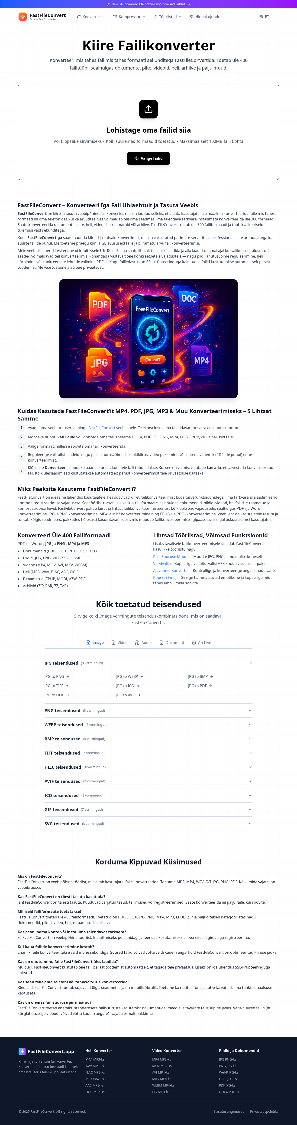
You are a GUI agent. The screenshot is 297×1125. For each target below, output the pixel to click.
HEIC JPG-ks (228, 1079)
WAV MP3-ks (94, 1066)
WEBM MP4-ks (163, 1085)
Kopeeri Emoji (165, 577)
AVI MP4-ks (160, 1072)
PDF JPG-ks (227, 1085)
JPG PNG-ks (227, 1059)
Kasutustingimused (229, 1111)
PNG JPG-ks (227, 1066)
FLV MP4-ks (160, 1092)
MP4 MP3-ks (161, 1059)
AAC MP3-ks (94, 1085)
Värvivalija (162, 563)
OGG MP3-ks (95, 1092)
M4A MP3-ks (94, 1059)
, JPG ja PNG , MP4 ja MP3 (66, 543)
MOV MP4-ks (162, 1066)
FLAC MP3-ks (95, 1072)
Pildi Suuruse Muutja (171, 556)
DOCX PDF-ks (229, 1092)
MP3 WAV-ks (94, 1079)
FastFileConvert (101, 427)
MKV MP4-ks (161, 1079)
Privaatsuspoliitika (264, 1111)
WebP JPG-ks (228, 1072)
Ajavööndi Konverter (171, 570)
